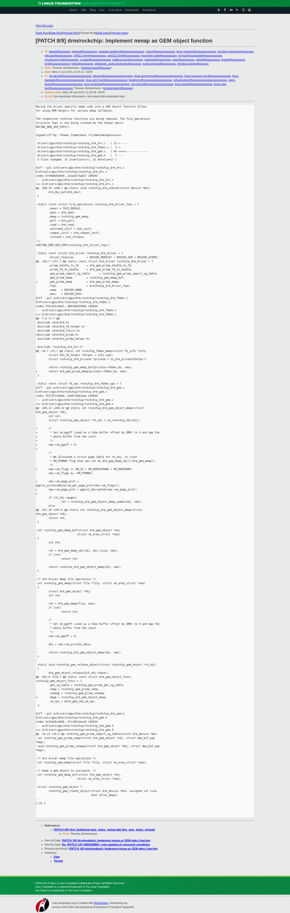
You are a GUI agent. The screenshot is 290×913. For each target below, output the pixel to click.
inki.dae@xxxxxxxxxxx (58, 55)
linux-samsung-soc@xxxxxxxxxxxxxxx (207, 76)
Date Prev (42, 33)
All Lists (47, 25)
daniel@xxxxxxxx (59, 51)
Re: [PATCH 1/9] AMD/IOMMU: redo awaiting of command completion (106, 844)
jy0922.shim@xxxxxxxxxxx (89, 55)
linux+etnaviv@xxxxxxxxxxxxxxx (196, 51)
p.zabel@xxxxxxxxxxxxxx (95, 59)
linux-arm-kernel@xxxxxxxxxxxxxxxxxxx (158, 76)
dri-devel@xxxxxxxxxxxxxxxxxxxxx (70, 76)
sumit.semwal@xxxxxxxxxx (159, 63)
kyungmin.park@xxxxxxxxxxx (159, 55)
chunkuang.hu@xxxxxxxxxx (62, 59)
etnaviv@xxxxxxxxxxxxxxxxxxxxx (113, 76)
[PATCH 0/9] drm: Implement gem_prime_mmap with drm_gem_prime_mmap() (104, 829)
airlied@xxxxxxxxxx (208, 59)
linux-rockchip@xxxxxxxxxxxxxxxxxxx (107, 84)
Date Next (56, 33)
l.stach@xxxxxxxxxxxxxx (160, 51)
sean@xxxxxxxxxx (183, 59)
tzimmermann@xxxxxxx (96, 67)
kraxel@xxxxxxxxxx (233, 59)
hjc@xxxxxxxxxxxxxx (57, 63)
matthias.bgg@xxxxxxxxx (127, 59)
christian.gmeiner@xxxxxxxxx (235, 51)
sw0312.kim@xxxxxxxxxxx (123, 55)
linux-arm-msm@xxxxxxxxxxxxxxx (106, 80)
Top (38, 25)
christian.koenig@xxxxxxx (193, 63)
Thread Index (119, 33)
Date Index (103, 33)
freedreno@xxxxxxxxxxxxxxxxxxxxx (150, 80)
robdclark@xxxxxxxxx (157, 59)
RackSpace (101, 903)
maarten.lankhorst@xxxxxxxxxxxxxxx (121, 51)
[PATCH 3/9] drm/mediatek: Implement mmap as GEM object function (106, 840)
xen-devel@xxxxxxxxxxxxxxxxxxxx (152, 84)
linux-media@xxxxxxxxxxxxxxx (193, 84)
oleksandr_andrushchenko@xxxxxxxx (117, 63)
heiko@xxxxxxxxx (82, 63)
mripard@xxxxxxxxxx (84, 51)
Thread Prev (71, 33)
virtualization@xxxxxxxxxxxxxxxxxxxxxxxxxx (200, 80)
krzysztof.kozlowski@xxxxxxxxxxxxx (200, 55)
